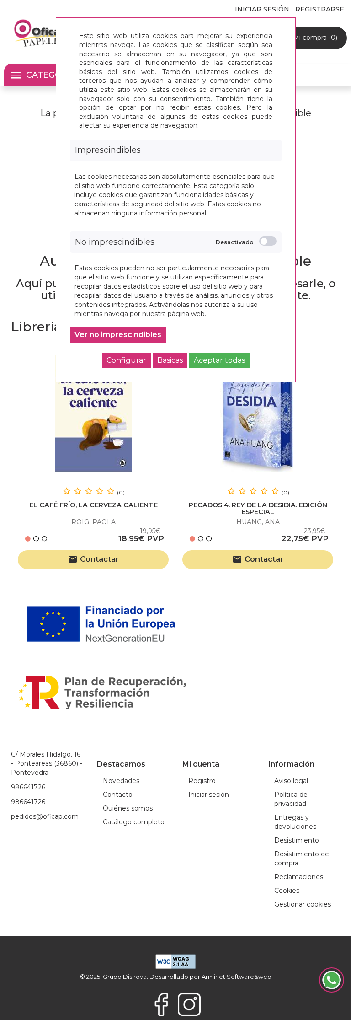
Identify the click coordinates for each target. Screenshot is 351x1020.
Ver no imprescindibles (117, 334)
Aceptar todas (219, 360)
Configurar (126, 360)
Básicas (170, 360)
